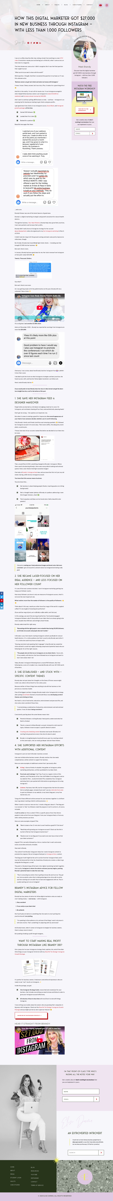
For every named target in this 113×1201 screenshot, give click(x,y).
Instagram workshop (50, 231)
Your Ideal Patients (34, 222)
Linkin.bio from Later (57, 790)
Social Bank (50, 105)
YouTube (34, 1174)
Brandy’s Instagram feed (29, 472)
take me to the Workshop (83, 109)
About (47, 4)
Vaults (57, 4)
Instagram (35, 1178)
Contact (90, 4)
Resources (35, 1171)
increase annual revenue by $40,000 (35, 96)
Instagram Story (52, 854)
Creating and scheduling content (30, 731)
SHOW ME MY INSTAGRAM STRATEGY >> (29, 1015)
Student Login (15, 1177)
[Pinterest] (1, 600)
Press (12, 1174)
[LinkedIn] (1, 604)
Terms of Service (37, 1185)
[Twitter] (1, 597)
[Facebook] (1, 593)
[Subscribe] (92, 133)
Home (38, 4)
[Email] (1, 607)
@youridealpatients (21, 231)
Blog (66, 4)
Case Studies (77, 4)
